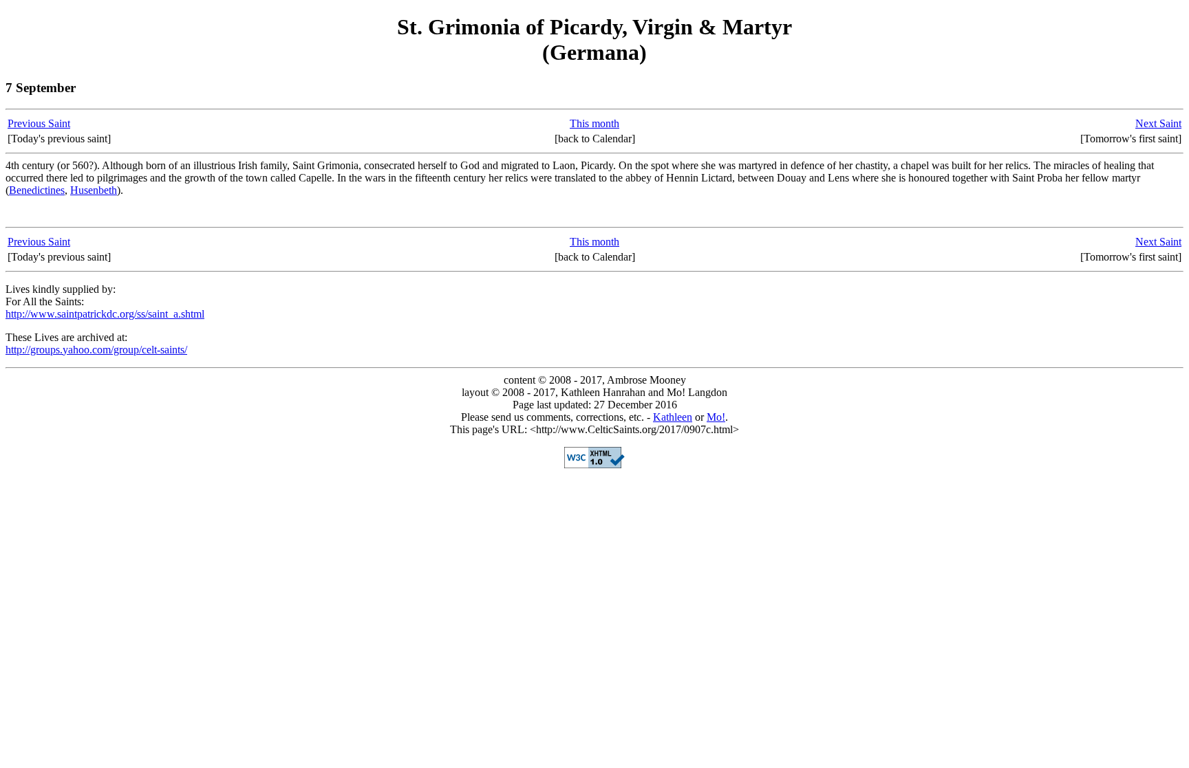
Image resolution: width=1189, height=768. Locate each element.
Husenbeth (93, 190)
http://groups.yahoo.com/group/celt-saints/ (96, 349)
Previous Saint (39, 123)
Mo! (716, 417)
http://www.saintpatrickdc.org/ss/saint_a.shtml (105, 314)
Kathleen (672, 417)
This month (594, 123)
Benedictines (37, 190)
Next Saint (1158, 123)
